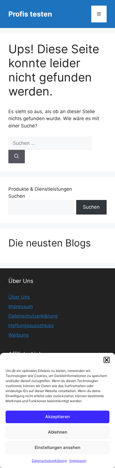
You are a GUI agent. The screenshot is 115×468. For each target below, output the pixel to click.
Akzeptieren (57, 416)
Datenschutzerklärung (49, 460)
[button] (106, 360)
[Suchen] (16, 156)
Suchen (16, 196)
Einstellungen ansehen (57, 447)
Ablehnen (57, 432)
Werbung (18, 335)
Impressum (78, 460)
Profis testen (30, 14)
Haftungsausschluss (31, 325)
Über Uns (19, 297)
